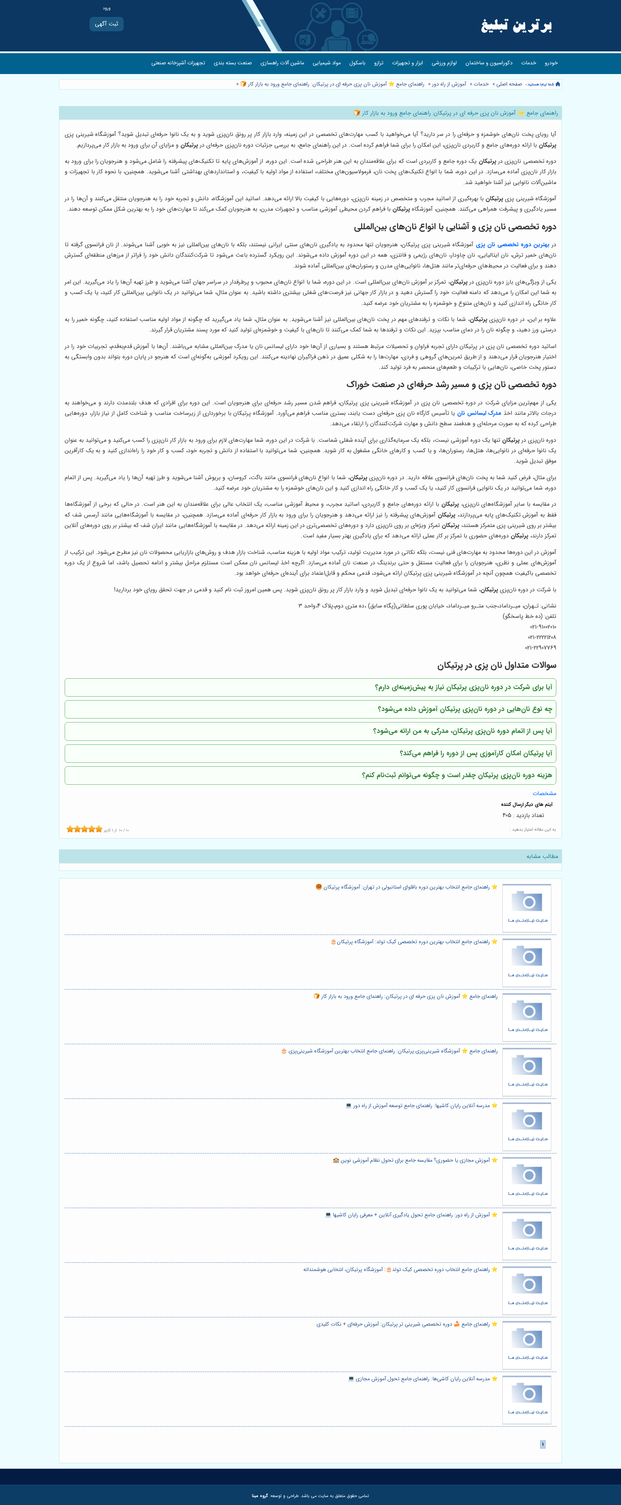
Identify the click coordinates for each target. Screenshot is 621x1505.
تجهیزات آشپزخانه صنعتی (178, 63)
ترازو (378, 63)
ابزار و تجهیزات (407, 63)
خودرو (551, 63)
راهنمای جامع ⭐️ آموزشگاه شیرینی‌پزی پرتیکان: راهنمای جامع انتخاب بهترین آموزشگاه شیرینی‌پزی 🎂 (389, 1051)
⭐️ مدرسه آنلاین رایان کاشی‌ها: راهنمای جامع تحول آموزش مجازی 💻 (423, 1379)
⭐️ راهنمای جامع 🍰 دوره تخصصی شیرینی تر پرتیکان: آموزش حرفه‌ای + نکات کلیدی (407, 1324)
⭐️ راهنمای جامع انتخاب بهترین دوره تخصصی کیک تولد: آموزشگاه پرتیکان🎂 (414, 942)
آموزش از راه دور (449, 84)
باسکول (357, 63)
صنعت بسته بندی (233, 63)
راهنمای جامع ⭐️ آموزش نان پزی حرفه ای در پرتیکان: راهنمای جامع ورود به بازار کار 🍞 (331, 84)
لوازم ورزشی (444, 63)
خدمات (528, 63)
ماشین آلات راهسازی (282, 63)
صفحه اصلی (509, 84)
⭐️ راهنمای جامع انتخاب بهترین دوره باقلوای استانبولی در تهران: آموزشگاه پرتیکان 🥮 (407, 887)
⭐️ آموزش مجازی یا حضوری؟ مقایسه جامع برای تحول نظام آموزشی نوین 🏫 (415, 1160)
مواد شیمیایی (327, 63)
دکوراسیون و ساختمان (488, 63)
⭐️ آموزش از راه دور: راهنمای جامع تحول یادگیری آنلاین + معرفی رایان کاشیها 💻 (411, 1215)
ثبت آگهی (106, 23)
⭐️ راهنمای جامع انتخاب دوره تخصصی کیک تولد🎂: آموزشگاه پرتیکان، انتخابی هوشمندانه (400, 1270)
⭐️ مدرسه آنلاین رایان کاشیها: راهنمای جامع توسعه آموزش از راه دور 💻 (421, 1106)
